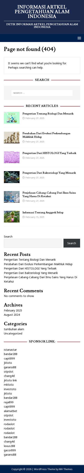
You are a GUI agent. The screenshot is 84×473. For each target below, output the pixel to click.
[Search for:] (42, 93)
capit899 (9, 358)
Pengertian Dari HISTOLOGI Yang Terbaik (49, 153)
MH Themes (65, 469)
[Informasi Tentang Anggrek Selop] (12, 220)
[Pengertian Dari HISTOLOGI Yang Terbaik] (12, 161)
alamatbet (10, 411)
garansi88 (10, 367)
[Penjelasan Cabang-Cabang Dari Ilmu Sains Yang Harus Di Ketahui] (12, 200)
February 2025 (13, 310)
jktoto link (10, 380)
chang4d (9, 376)
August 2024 (12, 315)
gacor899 (10, 450)
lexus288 (9, 446)
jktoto (8, 363)
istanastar (10, 349)
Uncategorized (13, 333)
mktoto (9, 384)
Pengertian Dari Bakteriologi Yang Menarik (49, 173)
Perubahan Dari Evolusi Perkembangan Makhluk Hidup (38, 264)
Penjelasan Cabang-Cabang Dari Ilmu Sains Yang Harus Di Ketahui (49, 194)
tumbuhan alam (14, 329)
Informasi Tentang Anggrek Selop (42, 212)
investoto (10, 389)
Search (8, 236)
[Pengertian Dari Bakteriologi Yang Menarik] (12, 180)
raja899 (8, 402)
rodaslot (9, 424)
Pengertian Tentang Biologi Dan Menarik (47, 113)
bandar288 (10, 354)
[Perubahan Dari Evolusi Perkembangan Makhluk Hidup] (12, 141)
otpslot (8, 371)
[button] (78, 38)
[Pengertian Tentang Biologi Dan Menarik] (12, 121)
